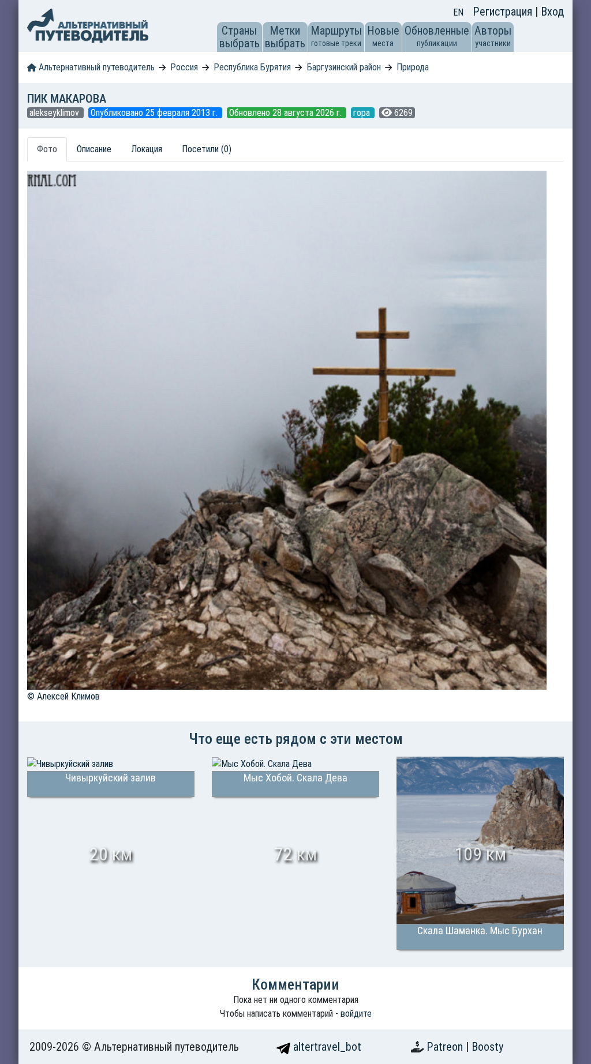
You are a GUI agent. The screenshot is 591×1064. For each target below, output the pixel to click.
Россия (184, 67)
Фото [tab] (47, 149)
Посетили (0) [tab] (206, 149)
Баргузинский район (344, 67)
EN (458, 12)
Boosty (487, 1047)
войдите (356, 1013)
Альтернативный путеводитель (95, 67)
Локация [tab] (146, 149)
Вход (552, 11)
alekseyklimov (55, 112)
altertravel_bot (325, 1047)
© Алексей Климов (63, 696)
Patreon (446, 1047)
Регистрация (504, 11)
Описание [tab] (94, 149)
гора (362, 112)
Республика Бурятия (252, 67)
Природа (413, 67)
